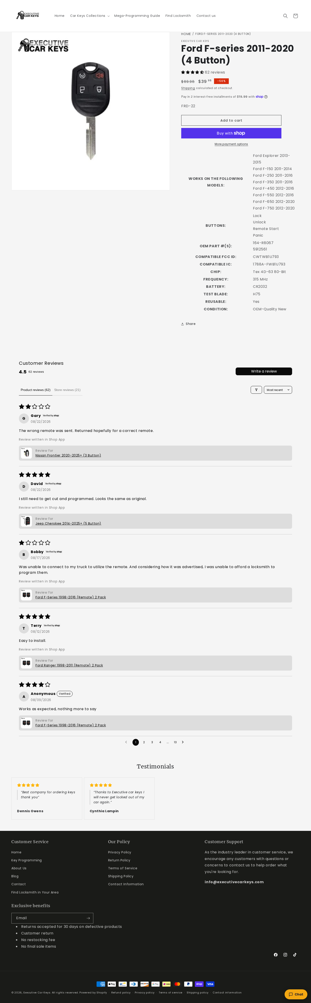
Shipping (188, 88)
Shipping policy (198, 992)
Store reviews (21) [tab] (67, 390)
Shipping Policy (121, 876)
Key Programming (26, 860)
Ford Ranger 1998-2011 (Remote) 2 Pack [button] (69, 665)
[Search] (285, 16)
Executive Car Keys (37, 992)
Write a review (264, 371)
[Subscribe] (88, 918)
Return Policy (119, 860)
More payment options (231, 144)
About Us (19, 868)
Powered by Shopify (93, 992)
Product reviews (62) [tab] (36, 390)
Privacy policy (144, 992)
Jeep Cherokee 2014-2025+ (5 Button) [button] (68, 523)
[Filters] (256, 390)
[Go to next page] (184, 742)
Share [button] (191, 324)
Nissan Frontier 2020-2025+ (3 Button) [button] (68, 455)
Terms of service (170, 992)
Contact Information (126, 884)
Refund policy (121, 992)
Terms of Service (123, 868)
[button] (89, 15)
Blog (14, 876)
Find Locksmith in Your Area (35, 892)
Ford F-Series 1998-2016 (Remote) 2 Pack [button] (71, 597)
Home (186, 34)
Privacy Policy (119, 852)
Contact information (227, 992)
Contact (18, 884)
